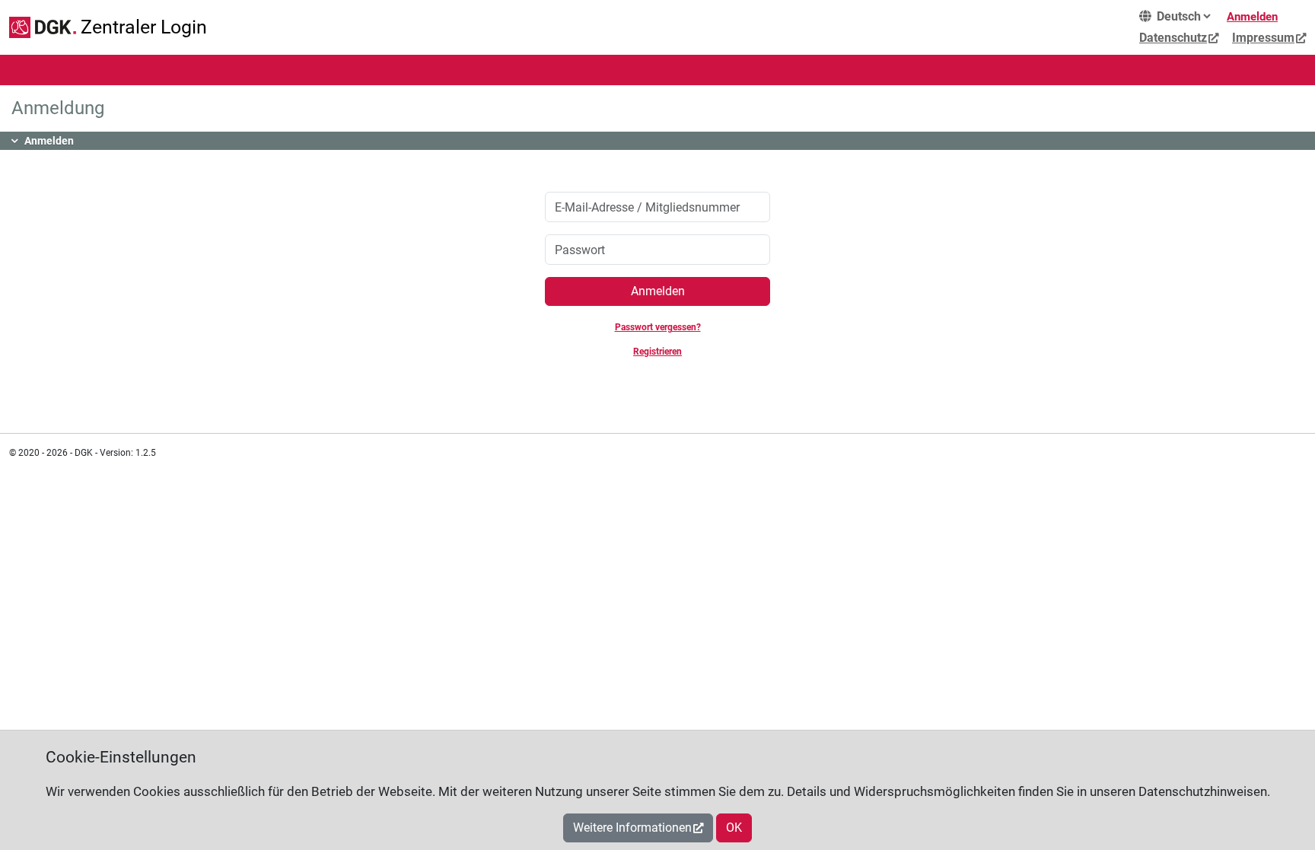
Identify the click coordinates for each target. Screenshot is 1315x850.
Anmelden (1252, 17)
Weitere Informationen (632, 827)
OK (734, 827)
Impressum (1263, 37)
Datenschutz (1173, 37)
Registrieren (657, 351)
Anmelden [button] (49, 141)
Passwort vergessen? (658, 327)
